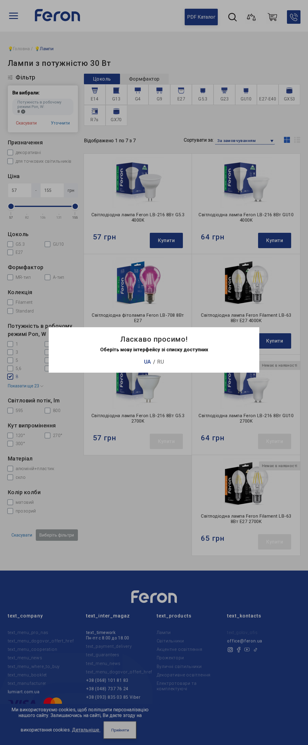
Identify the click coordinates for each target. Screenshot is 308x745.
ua (147, 362)
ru (160, 362)
